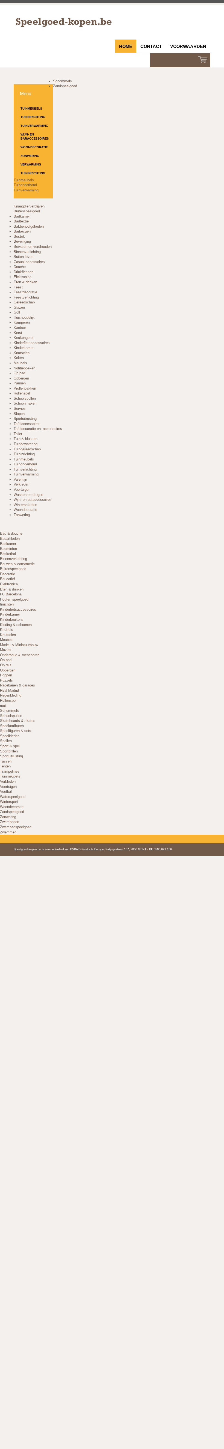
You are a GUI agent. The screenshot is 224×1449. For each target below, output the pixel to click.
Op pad (19, 373)
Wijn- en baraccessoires (34, 136)
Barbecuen (22, 231)
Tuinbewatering (25, 444)
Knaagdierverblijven (29, 206)
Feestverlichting (26, 297)
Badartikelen (10, 539)
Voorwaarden (188, 46)
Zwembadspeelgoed (15, 827)
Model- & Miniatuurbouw (19, 645)
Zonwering (29, 156)
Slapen (19, 414)
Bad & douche (11, 533)
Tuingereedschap (27, 449)
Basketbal (8, 554)
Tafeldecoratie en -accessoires (38, 429)
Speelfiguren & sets (15, 731)
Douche (20, 267)
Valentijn (20, 479)
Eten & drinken (25, 282)
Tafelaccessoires (27, 424)
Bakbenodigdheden (29, 226)
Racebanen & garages (17, 685)
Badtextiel (22, 221)
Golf (17, 312)
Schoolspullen (25, 398)
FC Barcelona (11, 594)
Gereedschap (24, 302)
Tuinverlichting (25, 469)
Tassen (5, 761)
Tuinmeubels (31, 108)
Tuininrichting (32, 117)
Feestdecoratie (25, 292)
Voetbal (6, 792)
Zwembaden (9, 822)
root (3, 706)
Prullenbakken (25, 388)
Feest (18, 287)
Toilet (18, 434)
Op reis (5, 665)
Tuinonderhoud (25, 185)
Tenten (5, 766)
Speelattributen (12, 726)
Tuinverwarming (34, 125)
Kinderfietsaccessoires (32, 343)
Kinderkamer (24, 348)
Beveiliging (22, 241)
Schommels (62, 81)
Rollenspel (22, 393)
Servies (20, 408)
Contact (151, 46)
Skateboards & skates (17, 721)
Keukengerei (23, 338)
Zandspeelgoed (65, 86)
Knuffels (6, 630)
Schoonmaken (25, 403)
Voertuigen (22, 489)
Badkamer (22, 216)
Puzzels (6, 680)
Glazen (19, 307)
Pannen (20, 383)
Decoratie (7, 574)
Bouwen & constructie (17, 564)
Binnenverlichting (27, 252)
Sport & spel (10, 746)
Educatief (7, 579)
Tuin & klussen (25, 439)
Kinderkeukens (11, 619)
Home (125, 46)
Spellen (6, 741)
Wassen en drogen (28, 495)
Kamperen (22, 322)
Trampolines (9, 771)
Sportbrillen (9, 751)
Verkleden (21, 484)
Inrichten (7, 604)
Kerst (18, 333)
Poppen (6, 675)
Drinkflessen (23, 272)
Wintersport (9, 802)
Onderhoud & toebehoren (19, 655)
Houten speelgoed (14, 599)
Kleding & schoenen (16, 625)
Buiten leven (23, 257)
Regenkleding (10, 695)
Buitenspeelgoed (27, 211)
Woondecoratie (34, 147)
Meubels (20, 363)
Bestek (19, 236)
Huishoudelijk (24, 317)
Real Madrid (9, 690)
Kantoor (20, 328)
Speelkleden (9, 736)
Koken (19, 358)
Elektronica (22, 277)
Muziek (5, 650)
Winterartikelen (25, 505)
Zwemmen (8, 832)
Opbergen (21, 378)
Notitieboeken (24, 368)
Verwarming (30, 164)
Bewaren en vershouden (33, 247)
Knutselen (22, 353)
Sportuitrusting (25, 419)
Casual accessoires (29, 262)
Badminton (8, 549)
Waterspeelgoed (12, 797)
